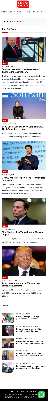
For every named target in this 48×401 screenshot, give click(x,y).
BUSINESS (28, 12)
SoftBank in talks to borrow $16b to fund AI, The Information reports (23, 128)
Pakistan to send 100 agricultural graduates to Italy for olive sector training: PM (30, 367)
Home (9, 21)
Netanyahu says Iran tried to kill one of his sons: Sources (30, 330)
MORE (43, 12)
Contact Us (24, 391)
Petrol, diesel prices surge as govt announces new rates (29, 318)
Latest (5, 305)
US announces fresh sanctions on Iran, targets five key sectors (30, 342)
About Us (14, 391)
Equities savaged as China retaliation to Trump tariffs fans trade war (21, 70)
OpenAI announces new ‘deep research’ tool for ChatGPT (23, 179)
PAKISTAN (12, 12)
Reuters (4, 124)
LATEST (4, 12)
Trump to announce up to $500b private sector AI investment (21, 284)
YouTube (32, 391)
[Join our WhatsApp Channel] (41, 394)
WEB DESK (20, 314)
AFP (3, 66)
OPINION (36, 12)
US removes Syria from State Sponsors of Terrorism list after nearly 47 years (29, 355)
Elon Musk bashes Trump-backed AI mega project (22, 233)
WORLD (20, 12)
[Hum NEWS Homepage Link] (24, 5)
